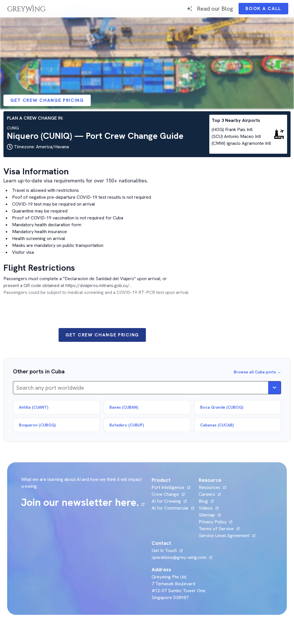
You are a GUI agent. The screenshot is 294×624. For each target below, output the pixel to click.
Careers (210, 494)
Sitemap (207, 515)
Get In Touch (167, 550)
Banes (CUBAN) (123, 407)
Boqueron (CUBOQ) (37, 425)
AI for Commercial (170, 508)
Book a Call (266, 9)
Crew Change (165, 494)
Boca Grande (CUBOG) (221, 407)
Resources (209, 487)
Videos (208, 508)
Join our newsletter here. (82, 502)
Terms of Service (216, 529)
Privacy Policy (213, 522)
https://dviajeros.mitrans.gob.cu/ (97, 285)
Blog (206, 501)
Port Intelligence (168, 487)
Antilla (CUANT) (33, 407)
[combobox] (17, 387)
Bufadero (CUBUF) (126, 425)
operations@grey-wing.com (179, 557)
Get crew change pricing (47, 100)
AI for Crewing (166, 501)
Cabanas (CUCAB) (217, 425)
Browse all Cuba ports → (257, 372)
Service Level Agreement (224, 536)
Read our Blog (215, 8)
